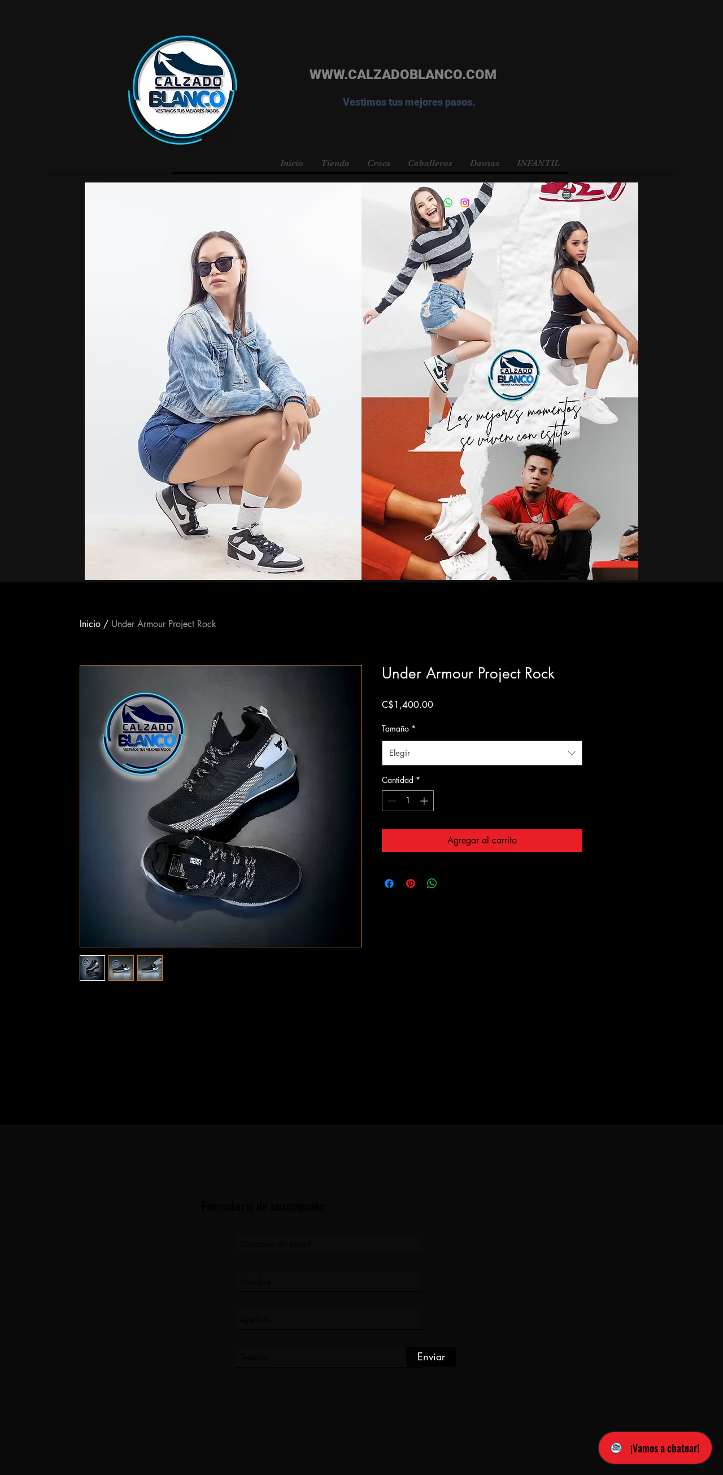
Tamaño (399, 728)
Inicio (90, 624)
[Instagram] (465, 202)
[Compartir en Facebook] (389, 883)
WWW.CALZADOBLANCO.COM (403, 74)
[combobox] (482, 753)
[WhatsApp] (448, 202)
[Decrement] (391, 801)
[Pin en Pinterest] (410, 883)
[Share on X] (453, 883)
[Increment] (425, 801)
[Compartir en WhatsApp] (432, 883)
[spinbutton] (408, 801)
